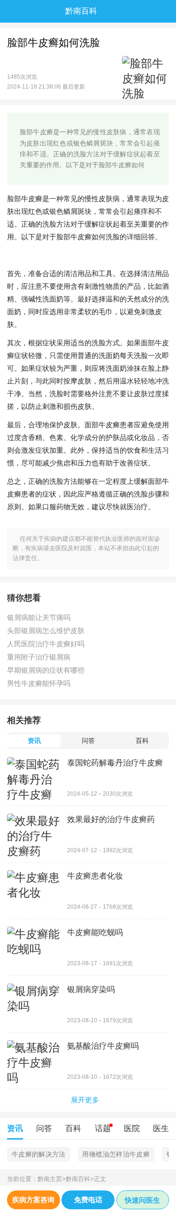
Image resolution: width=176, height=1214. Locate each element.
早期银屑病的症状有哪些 (45, 670)
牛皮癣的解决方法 (39, 1154)
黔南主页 (52, 1178)
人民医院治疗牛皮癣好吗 (45, 644)
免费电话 (88, 1200)
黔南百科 (80, 1178)
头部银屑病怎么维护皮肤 (45, 631)
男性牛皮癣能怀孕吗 (38, 683)
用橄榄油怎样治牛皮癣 (116, 1154)
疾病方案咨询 (33, 1200)
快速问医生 (142, 1200)
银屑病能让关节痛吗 (38, 617)
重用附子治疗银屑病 (38, 657)
